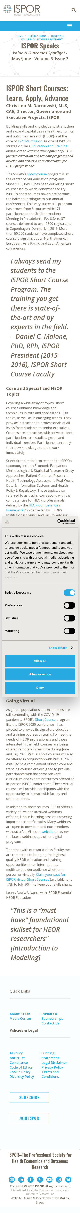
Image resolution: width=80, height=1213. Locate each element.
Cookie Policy (20, 1072)
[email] (12, 1180)
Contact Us (50, 1023)
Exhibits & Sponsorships (52, 1016)
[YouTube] (49, 1180)
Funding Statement (50, 1055)
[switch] (69, 605)
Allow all (40, 660)
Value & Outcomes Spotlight (42, 39)
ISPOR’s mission (30, 141)
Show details (58, 647)
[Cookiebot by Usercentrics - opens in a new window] (57, 521)
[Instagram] (59, 1180)
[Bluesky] (68, 1180)
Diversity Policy (22, 1076)
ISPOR (39, 1186)
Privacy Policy (52, 1067)
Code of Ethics (21, 1067)
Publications (37, 36)
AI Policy (16, 1053)
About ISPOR (20, 1014)
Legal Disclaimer (54, 1062)
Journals (57, 36)
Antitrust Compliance (19, 1060)
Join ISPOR (29, 1118)
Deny (40, 687)
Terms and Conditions (50, 1074)
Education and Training (49, 146)
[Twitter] (40, 1180)
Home (19, 36)
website (48, 831)
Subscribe (29, 1097)
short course (37, 174)
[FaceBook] (30, 1180)
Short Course (45, 719)
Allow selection (40, 674)
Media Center (20, 1018)
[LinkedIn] (21, 1180)
